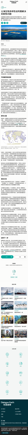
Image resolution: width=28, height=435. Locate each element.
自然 (7, 366)
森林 (21, 394)
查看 (4, 424)
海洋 (21, 366)
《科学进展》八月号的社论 (9, 250)
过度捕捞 (17, 339)
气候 (7, 356)
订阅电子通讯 (18, 414)
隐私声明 (17, 409)
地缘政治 (12, 277)
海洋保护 (17, 296)
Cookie (7, 430)
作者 (2, 416)
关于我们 (3, 409)
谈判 (2, 296)
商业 (7, 375)
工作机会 (3, 411)
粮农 (21, 375)
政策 (16, 277)
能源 (21, 356)
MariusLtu (8, 40)
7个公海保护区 (19, 123)
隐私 (2, 430)
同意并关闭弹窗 (5, 432)
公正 (7, 394)
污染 (7, 384)
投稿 (2, 414)
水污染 (16, 325)
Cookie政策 (18, 411)
